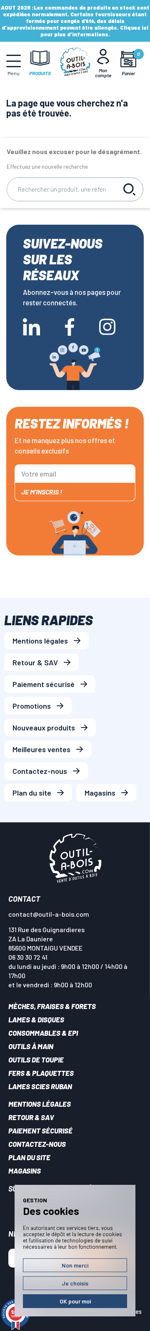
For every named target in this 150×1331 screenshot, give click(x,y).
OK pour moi (75, 1301)
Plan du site (31, 792)
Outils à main (30, 1046)
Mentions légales (40, 640)
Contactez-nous (39, 771)
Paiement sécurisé (43, 684)
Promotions (31, 705)
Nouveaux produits (43, 727)
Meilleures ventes (41, 749)
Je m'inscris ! (41, 492)
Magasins (100, 792)
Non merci (75, 1265)
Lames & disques (36, 1019)
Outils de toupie (36, 1059)
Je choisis (75, 1283)
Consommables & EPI (43, 1033)
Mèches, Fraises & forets (52, 1006)
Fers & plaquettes (41, 1073)
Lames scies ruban (40, 1086)
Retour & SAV (35, 662)
